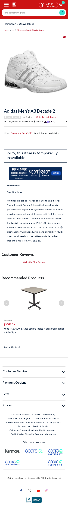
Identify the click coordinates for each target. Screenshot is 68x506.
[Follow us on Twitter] (30, 490)
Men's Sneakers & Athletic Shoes (30, 30)
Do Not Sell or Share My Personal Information (33, 434)
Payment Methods (35, 422)
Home (6, 30)
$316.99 (8, 320)
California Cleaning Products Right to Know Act (33, 430)
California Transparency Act (46, 418)
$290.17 (9, 324)
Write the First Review (46, 117)
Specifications (14, 192)
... (13, 30)
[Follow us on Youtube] (38, 490)
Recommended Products (23, 278)
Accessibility (49, 414)
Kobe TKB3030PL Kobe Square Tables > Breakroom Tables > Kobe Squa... (34, 330)
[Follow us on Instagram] (47, 490)
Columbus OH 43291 (21, 133)
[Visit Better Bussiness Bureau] (34, 499)
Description (13, 185)
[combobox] (34, 12)
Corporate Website (20, 414)
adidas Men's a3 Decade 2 (29, 111)
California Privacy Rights (18, 418)
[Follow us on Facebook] (21, 490)
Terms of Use (24, 426)
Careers (36, 414)
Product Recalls (41, 426)
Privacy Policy (53, 422)
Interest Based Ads (15, 422)
